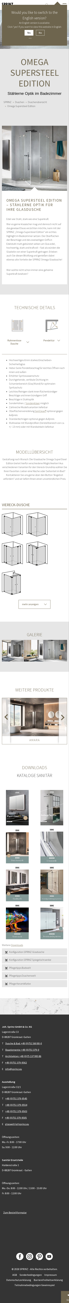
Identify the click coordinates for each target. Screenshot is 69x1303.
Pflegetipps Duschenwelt (22, 975)
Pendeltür (49, 340)
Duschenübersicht (37, 102)
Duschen (19, 102)
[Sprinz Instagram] (29, 1256)
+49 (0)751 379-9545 (16, 1098)
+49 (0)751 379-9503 (16, 1111)
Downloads (17, 945)
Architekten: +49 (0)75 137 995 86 (23, 1056)
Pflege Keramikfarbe (20, 983)
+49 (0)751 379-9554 (16, 1104)
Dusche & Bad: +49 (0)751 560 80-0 (23, 1043)
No (40, 32)
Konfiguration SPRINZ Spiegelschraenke (30, 959)
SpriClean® (40, 411)
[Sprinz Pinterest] (39, 1256)
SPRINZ (7, 102)
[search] (47, 4)
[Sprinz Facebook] (20, 1256)
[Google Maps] (34, 1006)
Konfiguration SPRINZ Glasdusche (26, 952)
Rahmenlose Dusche (14, 342)
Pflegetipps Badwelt (20, 967)
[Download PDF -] (17, 807)
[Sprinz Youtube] (49, 1256)
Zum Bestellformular (15, 1212)
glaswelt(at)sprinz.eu (17, 1124)
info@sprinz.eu (13, 1069)
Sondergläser (33, 403)
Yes (29, 32)
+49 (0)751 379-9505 (16, 1117)
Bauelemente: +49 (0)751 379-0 (22, 1049)
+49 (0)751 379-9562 (16, 1062)
